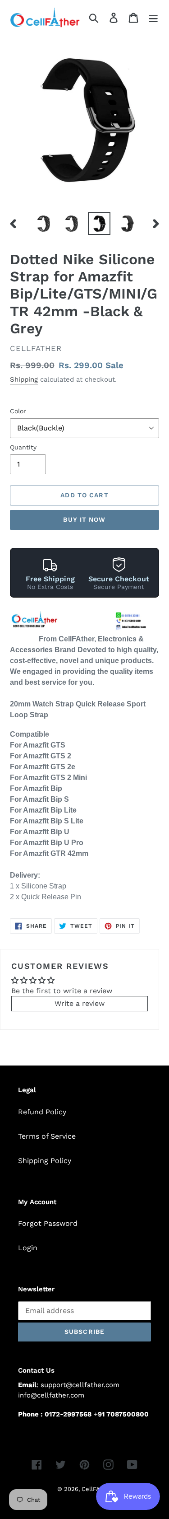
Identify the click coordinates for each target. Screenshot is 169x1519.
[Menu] (153, 17)
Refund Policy (42, 1112)
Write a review (80, 1003)
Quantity (23, 447)
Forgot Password (48, 1223)
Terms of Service (47, 1136)
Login (27, 1247)
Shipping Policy (44, 1160)
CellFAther (97, 1489)
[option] (43, 223)
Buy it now (84, 519)
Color (18, 411)
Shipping (24, 379)
